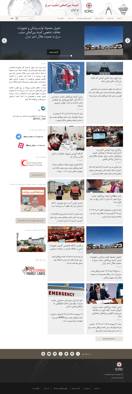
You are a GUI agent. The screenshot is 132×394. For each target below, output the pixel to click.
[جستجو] (17, 18)
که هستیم (119, 18)
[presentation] (127, 40)
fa (11, 18)
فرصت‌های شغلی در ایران (37, 175)
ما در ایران (70, 18)
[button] (71, 56)
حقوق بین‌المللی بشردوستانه (84, 18)
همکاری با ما (60, 18)
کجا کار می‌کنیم (99, 18)
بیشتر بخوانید (52, 52)
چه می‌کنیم (110, 18)
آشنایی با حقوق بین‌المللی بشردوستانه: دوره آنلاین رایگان (30, 220)
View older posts (108, 339)
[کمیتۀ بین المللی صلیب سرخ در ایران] (66, 7)
